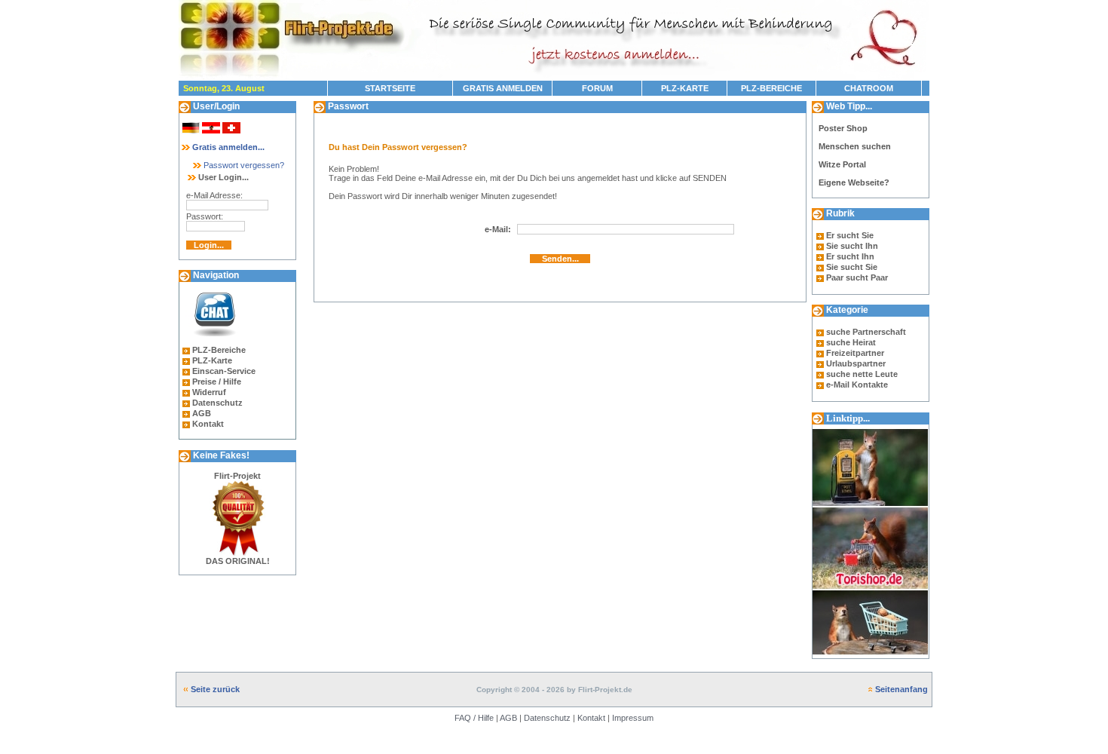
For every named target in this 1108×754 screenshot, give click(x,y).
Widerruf (209, 392)
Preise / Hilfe (216, 381)
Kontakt (208, 423)
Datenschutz (217, 402)
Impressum (632, 717)
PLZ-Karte (212, 360)
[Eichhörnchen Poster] (870, 655)
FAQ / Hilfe (474, 717)
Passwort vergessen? (242, 165)
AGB (201, 413)
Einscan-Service (224, 370)
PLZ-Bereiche (219, 349)
